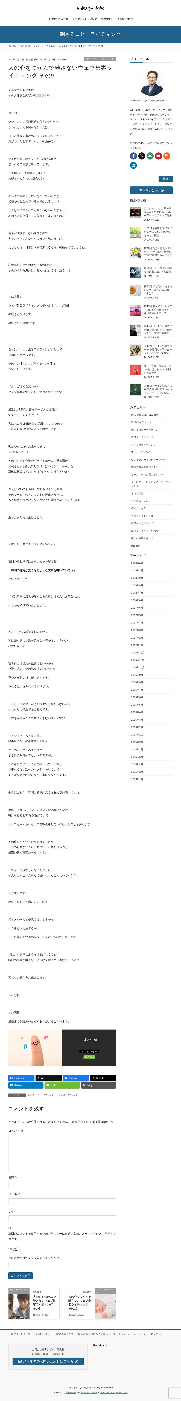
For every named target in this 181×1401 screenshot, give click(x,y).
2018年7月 (137, 592)
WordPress (71, 1392)
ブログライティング (142, 437)
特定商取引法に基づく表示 (93, 1334)
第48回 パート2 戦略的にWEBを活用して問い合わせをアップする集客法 (158, 349)
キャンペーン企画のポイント (147, 474)
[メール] (150, 156)
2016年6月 (137, 697)
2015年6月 (137, 757)
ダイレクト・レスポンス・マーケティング (151, 483)
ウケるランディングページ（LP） (150, 459)
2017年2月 (137, 637)
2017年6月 (137, 607)
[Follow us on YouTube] (158, 156)
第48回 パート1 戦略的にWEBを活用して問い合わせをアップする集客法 (158, 389)
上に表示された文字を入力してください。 (35, 1257)
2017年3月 (137, 630)
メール (14, 1194)
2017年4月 (137, 622)
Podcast (135, 545)
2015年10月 (138, 734)
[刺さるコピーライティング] (19, 1300)
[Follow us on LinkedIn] (133, 165)
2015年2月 (137, 779)
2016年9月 (137, 674)
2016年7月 (137, 689)
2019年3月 (137, 570)
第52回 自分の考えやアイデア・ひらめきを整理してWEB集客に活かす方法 (158, 252)
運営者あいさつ (64, 1334)
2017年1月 (137, 645)
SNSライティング (141, 452)
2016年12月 (138, 652)
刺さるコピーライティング (100, 59)
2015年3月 (137, 771)
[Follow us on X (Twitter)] (141, 156)
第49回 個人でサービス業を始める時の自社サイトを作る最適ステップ (158, 310)
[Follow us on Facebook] (133, 156)
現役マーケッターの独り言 (146, 530)
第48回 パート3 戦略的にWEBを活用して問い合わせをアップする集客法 (158, 329)
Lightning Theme (89, 1392)
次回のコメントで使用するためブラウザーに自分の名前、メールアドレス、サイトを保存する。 (62, 1236)
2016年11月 (137, 660)
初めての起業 (138, 508)
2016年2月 (137, 727)
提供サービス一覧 (21, 1334)
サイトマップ (150, 1334)
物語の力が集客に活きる (144, 467)
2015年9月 (137, 742)
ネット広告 (137, 493)
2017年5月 (137, 615)
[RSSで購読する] (166, 156)
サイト (12, 1211)
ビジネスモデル (139, 500)
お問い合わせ (43, 1334)
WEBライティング (141, 422)
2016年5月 (137, 704)
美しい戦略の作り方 (142, 538)
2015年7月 (137, 749)
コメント (15, 1130)
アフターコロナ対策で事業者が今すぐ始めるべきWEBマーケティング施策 (158, 212)
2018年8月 (137, 585)
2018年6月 (137, 600)
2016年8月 (137, 682)
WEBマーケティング (142, 523)
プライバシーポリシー (125, 1334)
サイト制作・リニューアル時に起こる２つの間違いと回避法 (157, 369)
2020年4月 (137, 563)
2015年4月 (137, 764)
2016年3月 (137, 719)
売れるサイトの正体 (142, 515)
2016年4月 (137, 712)
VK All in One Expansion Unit (114, 1392)
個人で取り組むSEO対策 (145, 414)
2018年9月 (137, 578)
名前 (12, 1177)
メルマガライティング (67, 1095)
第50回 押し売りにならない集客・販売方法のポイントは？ (158, 290)
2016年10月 (138, 667)
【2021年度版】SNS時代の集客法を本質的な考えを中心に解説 (158, 232)
